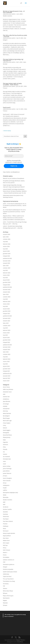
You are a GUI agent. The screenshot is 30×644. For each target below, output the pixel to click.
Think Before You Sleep (9, 581)
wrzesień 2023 (6, 318)
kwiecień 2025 (6, 273)
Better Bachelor (7, 413)
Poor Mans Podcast (8, 521)
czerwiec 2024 (6, 297)
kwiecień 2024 (6, 301)
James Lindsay (6, 466)
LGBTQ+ (5, 490)
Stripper (5, 567)
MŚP (4, 504)
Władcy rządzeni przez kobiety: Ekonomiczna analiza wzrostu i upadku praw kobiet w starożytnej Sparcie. (14, 217)
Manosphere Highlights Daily (10, 492)
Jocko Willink (6, 471)
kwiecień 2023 (6, 330)
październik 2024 (7, 287)
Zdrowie (5, 605)
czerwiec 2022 (6, 354)
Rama (4, 528)
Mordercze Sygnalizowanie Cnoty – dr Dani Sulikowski (14, 11)
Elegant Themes (20, 640)
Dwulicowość (7, 107)
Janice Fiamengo (7, 468)
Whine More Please (8, 591)
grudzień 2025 (6, 253)
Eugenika (5, 442)
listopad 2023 (6, 313)
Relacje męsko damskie (9, 533)
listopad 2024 (6, 285)
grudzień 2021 (6, 368)
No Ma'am (5, 507)
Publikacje (5, 526)
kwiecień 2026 (6, 244)
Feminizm (5, 444)
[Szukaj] (25, 136)
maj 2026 (5, 241)
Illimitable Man (7, 459)
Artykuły (5, 406)
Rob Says (5, 545)
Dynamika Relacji (7, 435)
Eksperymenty (6, 437)
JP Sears (5, 476)
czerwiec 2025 (6, 268)
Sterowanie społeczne (8, 564)
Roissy (4, 547)
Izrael (4, 464)
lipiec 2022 (6, 352)
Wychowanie (6, 598)
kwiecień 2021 (6, 378)
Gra (4, 452)
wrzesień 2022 (6, 347)
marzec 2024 (6, 304)
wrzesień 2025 (6, 261)
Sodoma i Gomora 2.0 (8, 559)
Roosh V (5, 552)
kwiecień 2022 (6, 359)
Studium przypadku (8, 569)
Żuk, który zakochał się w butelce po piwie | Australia (15, 35)
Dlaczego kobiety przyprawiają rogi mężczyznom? (13, 59)
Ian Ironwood (6, 456)
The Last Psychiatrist (8, 579)
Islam (4, 461)
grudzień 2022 (6, 340)
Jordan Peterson (7, 473)
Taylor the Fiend (7, 576)
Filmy (4, 447)
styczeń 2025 (6, 280)
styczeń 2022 (6, 366)
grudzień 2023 (6, 311)
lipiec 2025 (6, 265)
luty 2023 (5, 335)
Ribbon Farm (6, 540)
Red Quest (5, 531)
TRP (4, 586)
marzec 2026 (6, 246)
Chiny (4, 425)
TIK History (6, 583)
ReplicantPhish (7, 535)
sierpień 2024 (6, 292)
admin (13, 14)
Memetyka (5, 497)
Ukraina (5, 588)
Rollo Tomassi (6, 550)
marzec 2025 (6, 275)
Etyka (4, 440)
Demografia (6, 432)
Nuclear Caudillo (7, 509)
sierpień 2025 (6, 263)
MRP (4, 502)
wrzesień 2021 (6, 376)
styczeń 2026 (6, 251)
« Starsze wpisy (7, 130)
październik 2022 (7, 344)
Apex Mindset (6, 401)
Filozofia (5, 449)
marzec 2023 (6, 332)
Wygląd (5, 600)
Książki (5, 488)
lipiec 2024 (6, 294)
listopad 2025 (6, 256)
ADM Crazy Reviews (8, 389)
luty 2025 (5, 277)
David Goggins (6, 430)
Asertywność (6, 408)
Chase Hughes (6, 423)
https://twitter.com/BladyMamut (11, 172)
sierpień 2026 (6, 234)
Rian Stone (6, 538)
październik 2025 (7, 258)
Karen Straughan (7, 478)
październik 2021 (7, 373)
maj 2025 (5, 270)
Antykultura (6, 399)
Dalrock (5, 428)
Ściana (4, 555)
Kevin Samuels (7, 480)
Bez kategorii (6, 416)
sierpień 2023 (6, 320)
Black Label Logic (7, 420)
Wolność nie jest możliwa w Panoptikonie (13, 178)
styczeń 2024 (6, 309)
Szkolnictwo (6, 574)
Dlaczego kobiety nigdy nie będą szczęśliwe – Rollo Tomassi (12, 84)
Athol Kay (5, 411)
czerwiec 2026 (6, 239)
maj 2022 (5, 356)
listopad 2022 (6, 342)
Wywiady (5, 603)
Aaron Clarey (6, 387)
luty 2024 (5, 306)
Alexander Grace (7, 392)
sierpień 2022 (6, 349)
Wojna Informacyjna (8, 595)
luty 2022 (5, 364)
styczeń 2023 (6, 337)
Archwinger (6, 404)
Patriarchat (6, 516)
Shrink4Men (6, 557)
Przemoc (5, 523)
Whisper (5, 593)
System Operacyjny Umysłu (10, 571)
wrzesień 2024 (6, 289)
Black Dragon (6, 418)
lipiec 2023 (6, 323)
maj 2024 (5, 299)
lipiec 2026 (6, 237)
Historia (5, 454)
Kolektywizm (6, 485)
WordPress (20, 642)
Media (4, 495)
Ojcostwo (5, 511)
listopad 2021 (6, 371)
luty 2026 (5, 249)
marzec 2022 (6, 361)
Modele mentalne (7, 16)
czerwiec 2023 (6, 325)
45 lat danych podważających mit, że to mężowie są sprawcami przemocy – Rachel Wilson (14, 205)
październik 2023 (7, 316)
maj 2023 (5, 328)
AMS (4, 394)
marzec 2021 (6, 380)
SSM (4, 562)
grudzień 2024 (6, 282)
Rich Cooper (6, 543)
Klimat (4, 483)
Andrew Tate (6, 396)
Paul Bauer (6, 519)
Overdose (5, 514)
